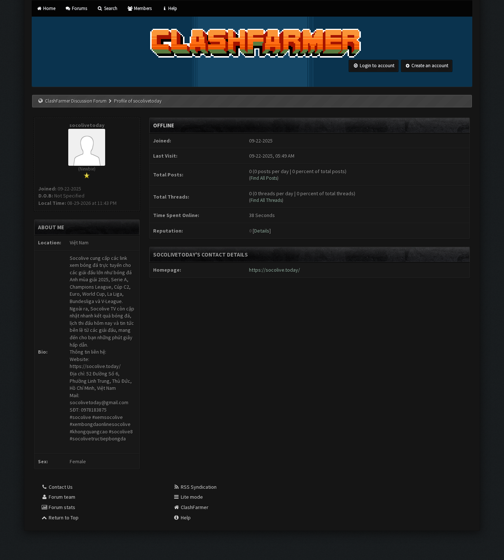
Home (48, 8)
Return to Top (63, 517)
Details (261, 230)
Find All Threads (266, 200)
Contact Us (60, 487)
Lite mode (191, 497)
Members (142, 8)
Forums (79, 8)
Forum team (61, 497)
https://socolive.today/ (274, 270)
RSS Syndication (198, 487)
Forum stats (61, 507)
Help (172, 8)
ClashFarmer (194, 507)
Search (110, 8)
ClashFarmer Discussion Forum (76, 101)
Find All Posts (264, 178)
